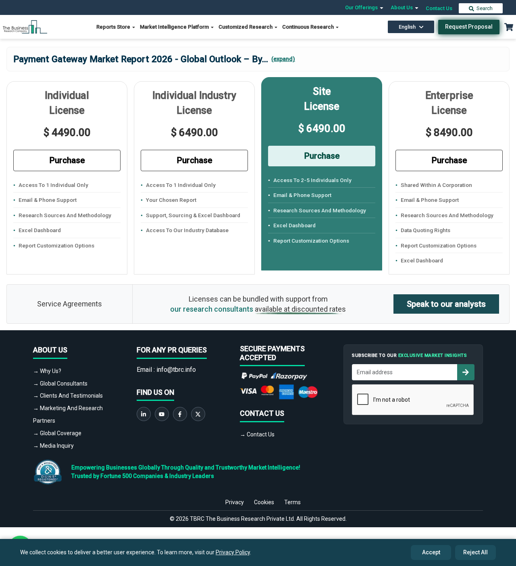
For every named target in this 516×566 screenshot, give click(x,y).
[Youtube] (162, 414)
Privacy (234, 502)
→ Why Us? (47, 371)
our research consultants (211, 309)
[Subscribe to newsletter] (465, 372)
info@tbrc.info (176, 369)
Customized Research (246, 27)
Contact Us (439, 8)
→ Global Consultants (60, 383)
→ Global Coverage (57, 433)
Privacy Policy (233, 552)
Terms (292, 502)
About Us (402, 7)
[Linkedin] (144, 414)
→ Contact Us (257, 434)
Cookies (264, 502)
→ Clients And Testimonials (68, 395)
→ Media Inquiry (53, 445)
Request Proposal (469, 26)
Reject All (475, 552)
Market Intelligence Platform (175, 27)
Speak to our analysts (446, 304)
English (407, 27)
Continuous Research (308, 27)
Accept (431, 552)
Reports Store (113, 27)
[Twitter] (198, 414)
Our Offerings (362, 7)
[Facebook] (180, 414)
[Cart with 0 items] (508, 27)
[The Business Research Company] (25, 26)
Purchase (67, 160)
